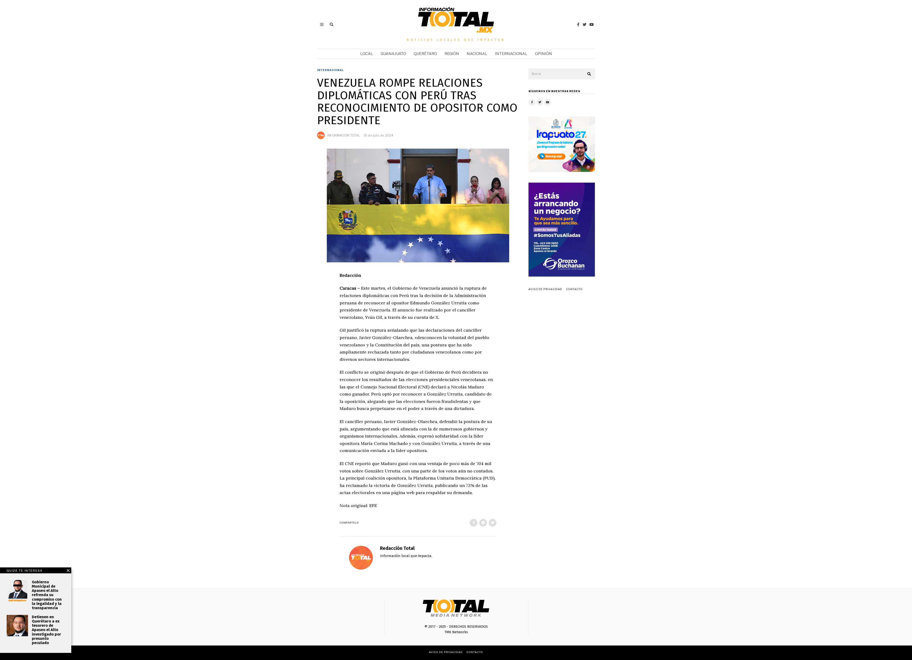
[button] (589, 74)
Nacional (477, 54)
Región (452, 54)
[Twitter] (584, 24)
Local (366, 54)
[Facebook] (578, 24)
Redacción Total (397, 548)
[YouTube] (591, 24)
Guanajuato (393, 54)
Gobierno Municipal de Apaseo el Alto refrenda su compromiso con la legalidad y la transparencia (47, 595)
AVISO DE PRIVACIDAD (545, 289)
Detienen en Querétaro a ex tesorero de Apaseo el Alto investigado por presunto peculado (46, 630)
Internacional (511, 54)
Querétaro (425, 54)
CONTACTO (574, 289)
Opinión (543, 54)
